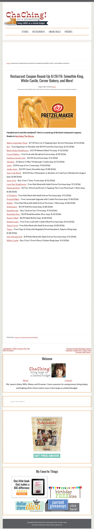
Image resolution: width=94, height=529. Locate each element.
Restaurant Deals (32, 337)
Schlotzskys (12, 206)
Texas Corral (12, 225)
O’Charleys (12, 195)
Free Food (23, 337)
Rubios (10, 203)
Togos (9, 229)
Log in (65, 522)
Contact (68, 380)
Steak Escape (13, 221)
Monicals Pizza (13, 188)
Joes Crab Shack (14, 173)
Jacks (9, 165)
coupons (17, 337)
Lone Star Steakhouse (16, 184)
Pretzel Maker (13, 199)
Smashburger (13, 210)
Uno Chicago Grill (14, 236)
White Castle (12, 240)
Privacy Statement (56, 525)
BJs (8, 146)
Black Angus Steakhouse (18, 150)
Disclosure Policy (45, 525)
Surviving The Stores (24, 136)
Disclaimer (35, 525)
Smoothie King (13, 214)
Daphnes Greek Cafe (16, 158)
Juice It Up (11, 180)
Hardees (10, 161)
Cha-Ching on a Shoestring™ (47, 18)
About (25, 380)
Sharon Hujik (58, 522)
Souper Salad (12, 218)
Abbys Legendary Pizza (17, 143)
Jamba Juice (12, 169)
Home (8, 63)
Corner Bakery (13, 154)
